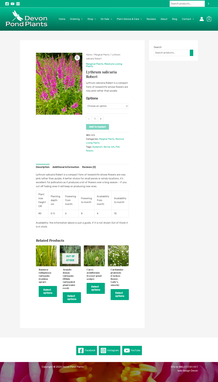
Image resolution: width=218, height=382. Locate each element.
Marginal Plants (102, 54)
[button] (81, 19)
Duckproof (97, 147)
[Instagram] (18, 4)
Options (92, 98)
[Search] (208, 4)
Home (89, 54)
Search (158, 47)
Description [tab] (43, 167)
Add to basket (97, 126)
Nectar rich (109, 147)
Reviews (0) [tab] (89, 167)
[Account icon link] (201, 19)
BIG (181, 367)
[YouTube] (12, 4)
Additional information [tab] (65, 167)
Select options (47, 291)
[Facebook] (7, 4)
